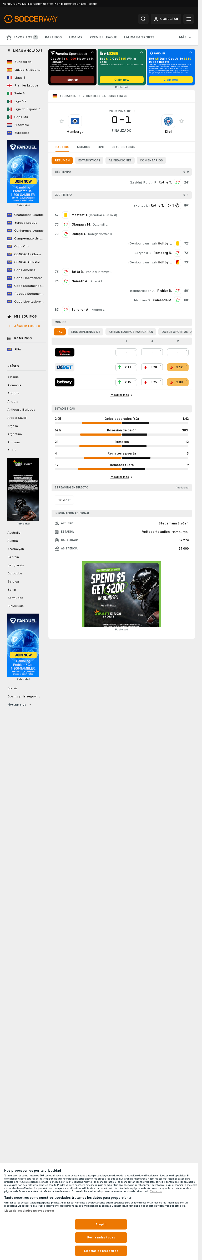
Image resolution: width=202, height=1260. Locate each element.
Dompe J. (79, 234)
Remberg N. (163, 253)
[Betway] (64, 382)
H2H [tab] (101, 147)
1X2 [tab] (60, 332)
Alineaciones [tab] (120, 160)
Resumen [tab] (62, 160)
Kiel (168, 131)
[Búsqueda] (143, 19)
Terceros (156, 1191)
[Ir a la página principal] (40, 19)
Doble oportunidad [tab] (178, 332)
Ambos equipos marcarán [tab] (131, 332)
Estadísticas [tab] (89, 160)
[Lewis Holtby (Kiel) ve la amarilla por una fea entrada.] (177, 243)
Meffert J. (98, 310)
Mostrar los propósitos (101, 1251)
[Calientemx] (64, 352)
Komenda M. (162, 300)
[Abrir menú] (188, 19)
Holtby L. (142, 205)
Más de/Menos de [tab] (85, 332)
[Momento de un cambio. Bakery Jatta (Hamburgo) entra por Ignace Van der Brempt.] (66, 272)
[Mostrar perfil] (75, 121)
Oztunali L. (100, 224)
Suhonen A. (80, 310)
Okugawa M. (81, 224)
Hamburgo (75, 131)
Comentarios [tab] (151, 160)
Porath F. (149, 182)
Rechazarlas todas (101, 1237)
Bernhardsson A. (142, 291)
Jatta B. (78, 272)
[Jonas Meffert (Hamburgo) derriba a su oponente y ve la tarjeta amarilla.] (66, 215)
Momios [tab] (83, 147)
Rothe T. (165, 182)
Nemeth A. (80, 281)
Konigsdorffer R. (100, 234)
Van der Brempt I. (99, 272)
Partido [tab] (62, 147)
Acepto (101, 1224)
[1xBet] (64, 367)
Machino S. (142, 300)
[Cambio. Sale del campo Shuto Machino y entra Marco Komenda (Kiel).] (177, 300)
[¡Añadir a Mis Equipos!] (62, 121)
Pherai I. (96, 281)
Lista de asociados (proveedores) (29, 1210)
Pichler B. (164, 291)
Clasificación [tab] (123, 147)
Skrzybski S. (143, 253)
